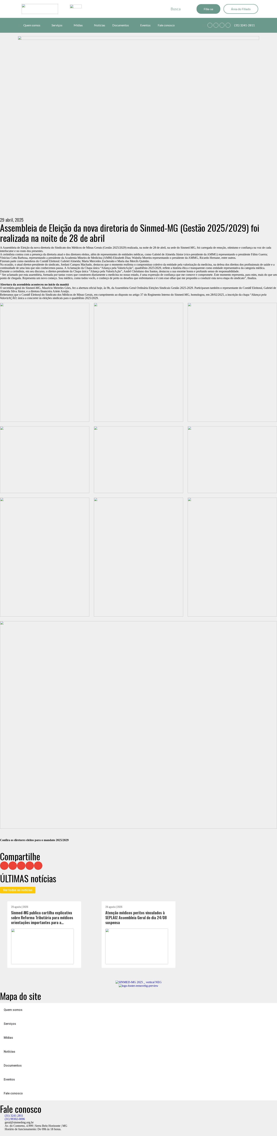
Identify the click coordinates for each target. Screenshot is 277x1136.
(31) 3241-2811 (244, 25)
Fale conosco (166, 25)
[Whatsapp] (209, 25)
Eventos (145, 25)
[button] (4, 865)
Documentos (120, 25)
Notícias (99, 25)
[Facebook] (215, 25)
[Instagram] (222, 25)
